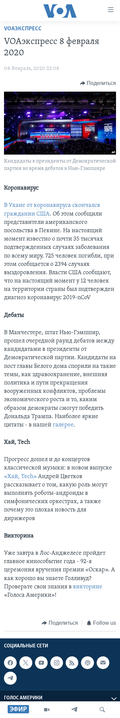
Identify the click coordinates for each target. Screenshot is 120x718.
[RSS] (72, 662)
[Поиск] (102, 709)
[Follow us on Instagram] (56, 662)
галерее (63, 425)
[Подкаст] (87, 662)
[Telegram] (74, 709)
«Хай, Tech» (20, 477)
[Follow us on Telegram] (10, 678)
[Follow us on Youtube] (41, 662)
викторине (87, 587)
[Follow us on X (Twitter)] (25, 662)
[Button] (98, 83)
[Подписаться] (103, 662)
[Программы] (47, 709)
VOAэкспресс (23, 29)
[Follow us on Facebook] (10, 662)
